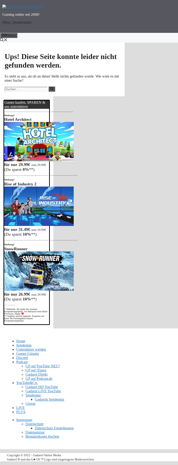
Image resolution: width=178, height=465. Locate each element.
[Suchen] (51, 88)
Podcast (22, 362)
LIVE (20, 408)
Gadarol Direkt (36, 374)
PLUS (20, 412)
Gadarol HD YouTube (41, 387)
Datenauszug (34, 432)
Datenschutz (34, 424)
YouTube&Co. (27, 383)
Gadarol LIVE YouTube (43, 391)
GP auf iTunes (35, 370)
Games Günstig (27, 354)
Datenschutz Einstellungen (54, 428)
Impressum (24, 420)
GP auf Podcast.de (38, 379)
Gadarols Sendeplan (49, 399)
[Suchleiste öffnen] (89, 40)
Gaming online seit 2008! (20, 14)
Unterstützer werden (31, 349)
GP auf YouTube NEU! (42, 366)
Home (20, 341)
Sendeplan (24, 345)
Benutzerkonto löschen (42, 436)
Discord (22, 358)
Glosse (30, 404)
